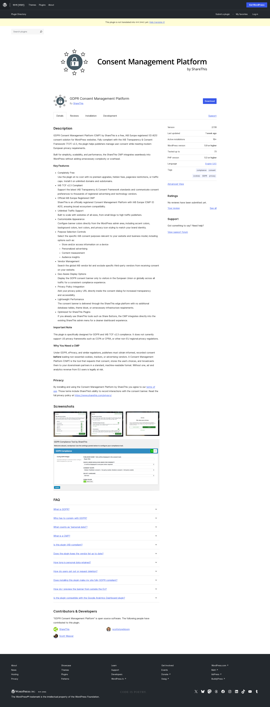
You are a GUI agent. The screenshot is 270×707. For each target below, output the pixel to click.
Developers (116, 674)
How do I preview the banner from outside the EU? (80, 589)
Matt (215, 670)
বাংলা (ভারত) (42, 692)
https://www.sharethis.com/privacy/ (93, 395)
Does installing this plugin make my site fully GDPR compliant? (85, 580)
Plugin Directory (18, 14)
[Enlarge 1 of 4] (83, 415)
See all (213, 208)
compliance (201, 170)
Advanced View (176, 184)
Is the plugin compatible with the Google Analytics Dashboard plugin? (89, 598)
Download (210, 101)
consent (212, 170)
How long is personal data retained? (72, 562)
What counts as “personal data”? (70, 527)
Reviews (74, 115)
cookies (196, 176)
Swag (165, 679)
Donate (166, 674)
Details (59, 115)
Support (212, 115)
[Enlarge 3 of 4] (155, 415)
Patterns (65, 679)
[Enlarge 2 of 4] (119, 415)
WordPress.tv (118, 679)
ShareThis (78, 103)
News (13, 670)
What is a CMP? (61, 536)
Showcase (66, 665)
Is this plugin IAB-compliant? (68, 544)
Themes (65, 670)
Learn (114, 665)
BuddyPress (218, 679)
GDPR (204, 176)
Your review (174, 208)
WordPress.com (220, 665)
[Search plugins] (41, 31)
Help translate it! (157, 22)
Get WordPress (257, 5)
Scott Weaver (66, 636)
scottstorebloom (121, 629)
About (14, 665)
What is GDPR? (61, 509)
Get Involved (167, 665)
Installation (91, 115)
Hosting (14, 674)
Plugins (64, 674)
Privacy (14, 679)
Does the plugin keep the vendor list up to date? (78, 553)
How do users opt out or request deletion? (75, 571)
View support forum (178, 232)
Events (164, 670)
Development (110, 115)
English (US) (211, 163)
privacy (212, 176)
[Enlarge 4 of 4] (155, 443)
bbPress (217, 674)
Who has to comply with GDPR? (70, 518)
